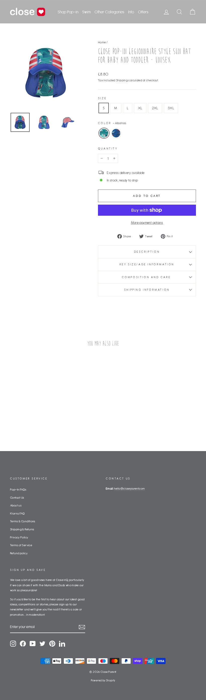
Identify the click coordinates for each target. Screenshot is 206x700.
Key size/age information (147, 264)
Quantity (108, 148)
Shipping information (147, 289)
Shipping (122, 80)
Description (147, 251)
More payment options (147, 222)
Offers (143, 11)
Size (102, 98)
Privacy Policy (19, 537)
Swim (86, 11)
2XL (155, 108)
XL (140, 108)
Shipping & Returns (22, 529)
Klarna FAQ (17, 513)
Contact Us (17, 497)
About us (16, 505)
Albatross (104, 133)
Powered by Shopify (103, 680)
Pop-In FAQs (18, 489)
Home (102, 42)
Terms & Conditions (22, 521)
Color (112, 123)
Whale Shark (116, 133)
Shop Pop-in (68, 11)
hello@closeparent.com (129, 488)
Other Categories (109, 11)
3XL (171, 108)
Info (131, 11)
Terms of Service (21, 545)
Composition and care (147, 277)
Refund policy (19, 553)
